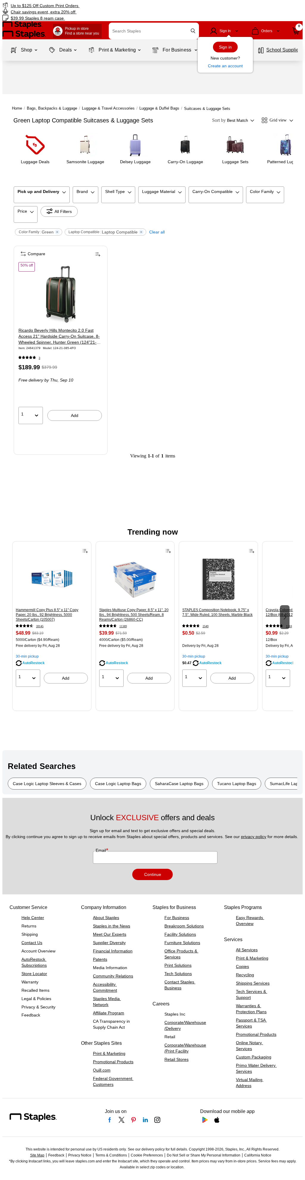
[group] (52, 616)
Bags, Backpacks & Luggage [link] (52, 108)
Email (101, 850)
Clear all (157, 232)
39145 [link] (39, 626)
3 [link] (39, 357)
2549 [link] (205, 626)
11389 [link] (123, 626)
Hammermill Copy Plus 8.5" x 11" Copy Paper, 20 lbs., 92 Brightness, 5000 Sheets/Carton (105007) (47, 615)
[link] (77, 5)
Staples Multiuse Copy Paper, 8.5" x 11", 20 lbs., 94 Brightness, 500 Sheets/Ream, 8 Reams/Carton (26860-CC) (134, 615)
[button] (193, 31)
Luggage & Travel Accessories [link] (108, 108)
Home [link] (17, 108)
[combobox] (154, 31)
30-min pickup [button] (27, 656)
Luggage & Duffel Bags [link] (159, 108)
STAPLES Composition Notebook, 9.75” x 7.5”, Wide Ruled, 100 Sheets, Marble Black (217, 612)
